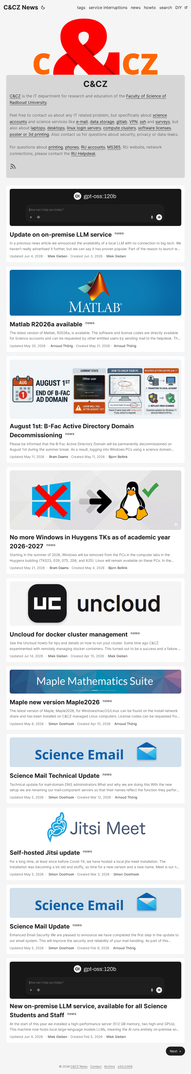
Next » (175, 1051)
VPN (133, 121)
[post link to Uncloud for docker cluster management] (95, 620)
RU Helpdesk (83, 153)
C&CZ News (20, 7)
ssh (143, 121)
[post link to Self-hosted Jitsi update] (95, 843)
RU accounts (93, 146)
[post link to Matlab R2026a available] (95, 309)
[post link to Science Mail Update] (95, 919)
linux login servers (84, 127)
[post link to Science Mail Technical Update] (95, 769)
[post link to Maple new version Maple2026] (95, 698)
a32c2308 (125, 1066)
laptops (38, 127)
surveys (162, 121)
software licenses (154, 127)
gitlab (121, 121)
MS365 (114, 146)
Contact (95, 1066)
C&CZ (15, 95)
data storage (102, 121)
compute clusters (119, 127)
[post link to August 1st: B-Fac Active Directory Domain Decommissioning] (95, 409)
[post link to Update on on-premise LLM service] (95, 223)
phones (72, 146)
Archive (109, 1066)
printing (55, 146)
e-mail (82, 121)
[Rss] (13, 168)
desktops (56, 127)
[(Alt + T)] (43, 7)
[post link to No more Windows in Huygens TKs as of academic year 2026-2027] (95, 520)
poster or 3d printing (29, 134)
